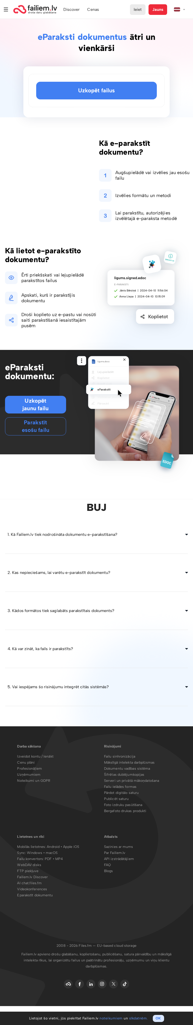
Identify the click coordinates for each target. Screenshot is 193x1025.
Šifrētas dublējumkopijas (124, 774)
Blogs (108, 871)
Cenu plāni (26, 762)
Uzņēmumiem (28, 774)
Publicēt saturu (116, 799)
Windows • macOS (42, 853)
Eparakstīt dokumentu (35, 895)
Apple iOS (71, 847)
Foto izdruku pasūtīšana (123, 805)
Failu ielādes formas (120, 787)
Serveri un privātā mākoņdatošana (131, 781)
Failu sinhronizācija (119, 756)
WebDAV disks (29, 865)
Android (54, 847)
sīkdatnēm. (138, 1018)
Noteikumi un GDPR (33, 781)
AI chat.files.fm (29, 883)
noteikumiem (111, 1018)
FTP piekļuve (27, 871)
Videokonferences (32, 889)
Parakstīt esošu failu (35, 426)
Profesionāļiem (29, 768)
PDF (48, 859)
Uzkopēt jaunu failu (35, 404)
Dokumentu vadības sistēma (127, 768)
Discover (71, 9)
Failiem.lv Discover (32, 877)
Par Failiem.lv (114, 853)
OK (158, 1018)
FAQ (107, 865)
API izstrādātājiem (119, 859)
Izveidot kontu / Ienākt (35, 756)
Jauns (157, 9)
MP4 (59, 859)
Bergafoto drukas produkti (125, 811)
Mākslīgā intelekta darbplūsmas (129, 762)
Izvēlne (6, 9)
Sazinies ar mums (118, 847)
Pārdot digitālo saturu (121, 793)
